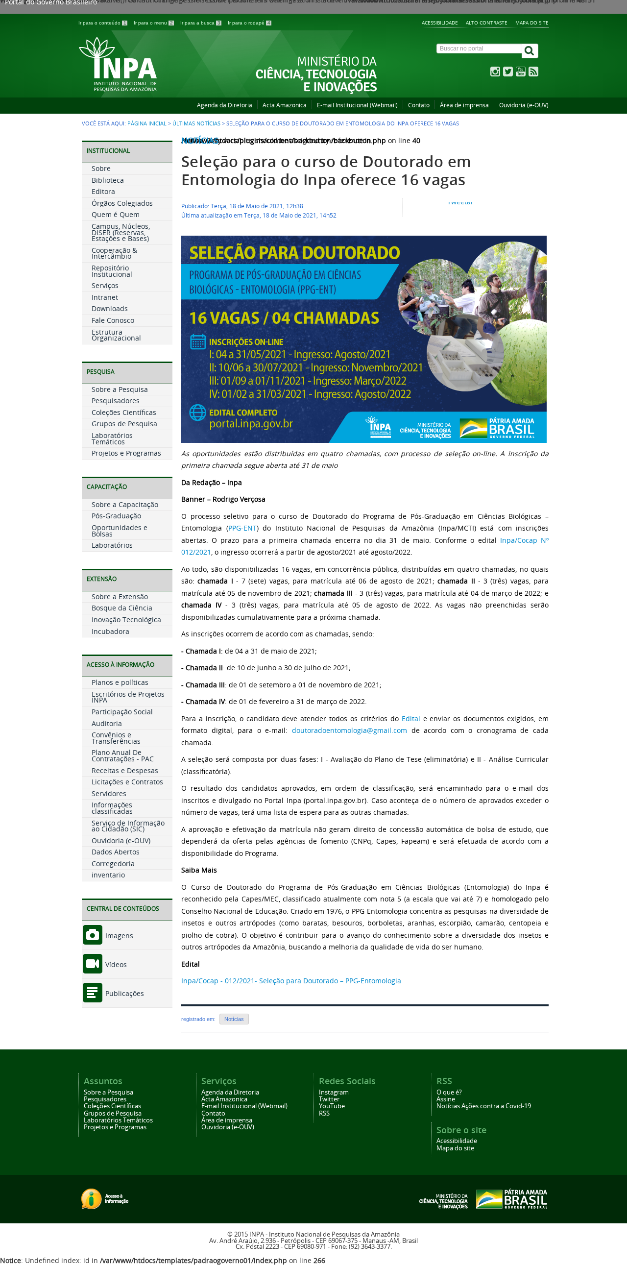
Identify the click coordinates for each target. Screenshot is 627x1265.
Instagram (334, 1092)
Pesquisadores (116, 400)
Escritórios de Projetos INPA (128, 697)
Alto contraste (486, 22)
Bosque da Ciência (122, 607)
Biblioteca (108, 180)
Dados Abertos (116, 851)
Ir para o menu (153, 22)
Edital (411, 718)
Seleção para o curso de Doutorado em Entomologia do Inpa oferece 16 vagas (326, 170)
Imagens (118, 935)
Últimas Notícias (196, 123)
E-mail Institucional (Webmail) (357, 105)
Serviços (105, 285)
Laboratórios (112, 545)
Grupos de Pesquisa (124, 423)
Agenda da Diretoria (224, 105)
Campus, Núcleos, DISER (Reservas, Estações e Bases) (121, 232)
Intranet (105, 297)
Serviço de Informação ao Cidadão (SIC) (128, 826)
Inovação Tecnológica (126, 619)
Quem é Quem (116, 214)
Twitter (329, 1099)
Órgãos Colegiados (122, 203)
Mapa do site (532, 22)
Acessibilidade (440, 22)
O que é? (449, 1092)
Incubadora (110, 631)
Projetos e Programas (126, 453)
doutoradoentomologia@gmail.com (349, 730)
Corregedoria (113, 863)
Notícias (199, 140)
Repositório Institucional (112, 271)
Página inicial (147, 123)
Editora (103, 191)
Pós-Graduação (116, 515)
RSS (324, 1113)
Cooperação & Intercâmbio (114, 253)
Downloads (110, 308)
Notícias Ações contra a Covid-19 (483, 1106)
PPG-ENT (242, 528)
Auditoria (107, 723)
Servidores (109, 793)
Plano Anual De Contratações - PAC (123, 755)
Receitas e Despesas (125, 770)
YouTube (332, 1106)
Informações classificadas (112, 808)
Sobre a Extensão (120, 596)
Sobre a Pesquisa (120, 389)
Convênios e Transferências (116, 738)
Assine (445, 1099)
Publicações (123, 993)
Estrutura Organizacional (116, 335)
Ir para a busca (200, 22)
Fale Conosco (113, 320)
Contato (419, 105)
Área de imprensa (464, 105)
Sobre (101, 168)
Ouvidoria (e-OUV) (524, 105)
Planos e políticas (120, 682)
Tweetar (460, 201)
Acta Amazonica (285, 105)
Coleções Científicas (124, 412)
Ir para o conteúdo (102, 22)
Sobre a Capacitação (125, 504)
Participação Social (122, 711)
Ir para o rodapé (249, 22)
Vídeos (115, 964)
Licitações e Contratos (127, 781)
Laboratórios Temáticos (112, 438)
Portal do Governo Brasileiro (51, 3)
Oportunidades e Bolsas (119, 530)
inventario (108, 874)
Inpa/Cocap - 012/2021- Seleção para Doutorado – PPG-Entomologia (291, 980)
